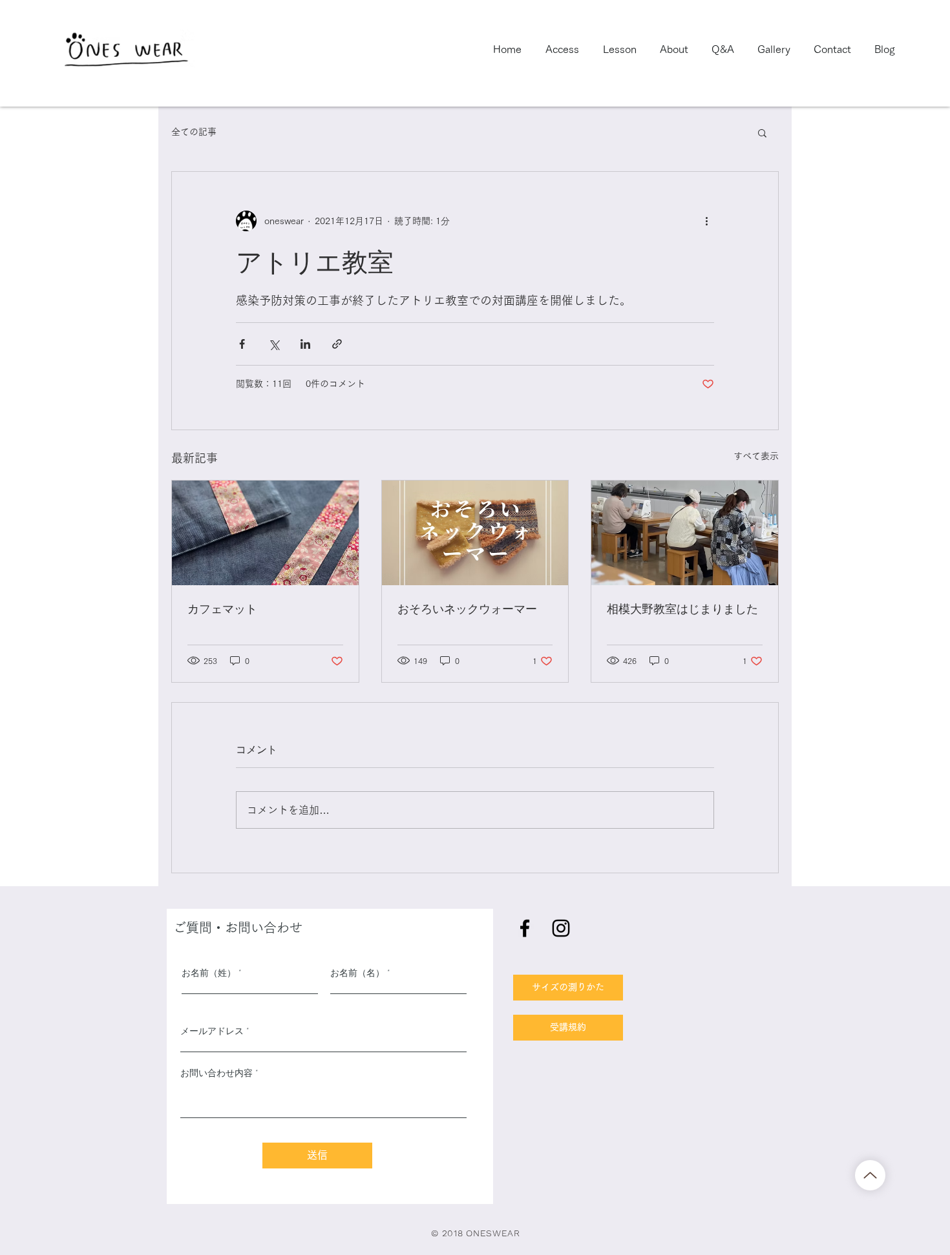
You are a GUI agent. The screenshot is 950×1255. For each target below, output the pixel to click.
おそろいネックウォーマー (467, 608)
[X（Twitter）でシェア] (274, 344)
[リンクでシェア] (337, 344)
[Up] (870, 1175)
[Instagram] (561, 928)
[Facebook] (524, 928)
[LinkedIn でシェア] (305, 344)
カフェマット (222, 608)
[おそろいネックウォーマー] (475, 533)
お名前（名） (357, 972)
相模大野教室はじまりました (682, 608)
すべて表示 (756, 456)
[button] (762, 132)
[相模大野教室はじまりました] (684, 533)
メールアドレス (212, 1030)
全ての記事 (193, 131)
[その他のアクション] (706, 221)
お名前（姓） (209, 972)
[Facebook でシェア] (242, 344)
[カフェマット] (265, 533)
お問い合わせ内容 (216, 1072)
